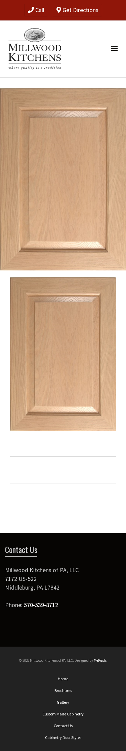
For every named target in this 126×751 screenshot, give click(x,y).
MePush (100, 660)
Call (39, 10)
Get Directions (79, 10)
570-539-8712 (41, 605)
